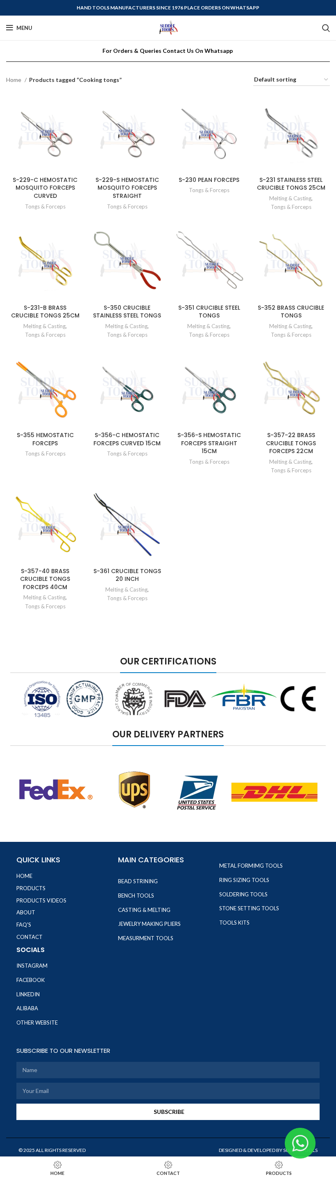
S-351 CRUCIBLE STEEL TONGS (209, 312)
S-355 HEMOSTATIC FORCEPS (45, 439)
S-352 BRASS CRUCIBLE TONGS (291, 312)
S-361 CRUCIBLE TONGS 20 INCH (127, 575)
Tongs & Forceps (45, 206)
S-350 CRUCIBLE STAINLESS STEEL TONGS (127, 312)
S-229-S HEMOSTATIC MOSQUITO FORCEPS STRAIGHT (127, 188)
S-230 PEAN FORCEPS (209, 180)
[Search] (326, 28)
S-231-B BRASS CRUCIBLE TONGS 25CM (45, 312)
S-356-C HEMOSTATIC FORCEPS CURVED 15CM (127, 439)
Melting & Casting (290, 198)
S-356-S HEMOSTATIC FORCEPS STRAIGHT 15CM (209, 443)
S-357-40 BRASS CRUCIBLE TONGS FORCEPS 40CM (45, 579)
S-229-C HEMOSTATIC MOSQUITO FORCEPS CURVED (45, 188)
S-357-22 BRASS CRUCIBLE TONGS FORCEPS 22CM (291, 443)
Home (14, 79)
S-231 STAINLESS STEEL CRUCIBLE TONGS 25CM (291, 184)
